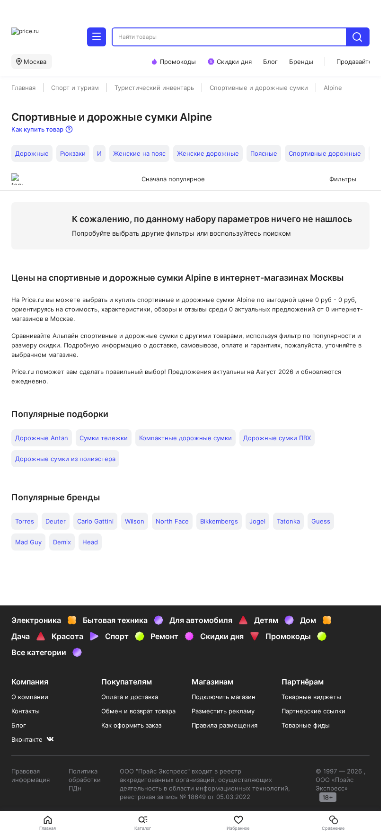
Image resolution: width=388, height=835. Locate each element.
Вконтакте (27, 739)
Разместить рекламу (223, 711)
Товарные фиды (306, 725)
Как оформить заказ (131, 725)
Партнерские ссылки (313, 711)
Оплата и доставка (129, 697)
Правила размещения (224, 725)
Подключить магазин (224, 697)
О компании (29, 697)
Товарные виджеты (311, 697)
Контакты (25, 711)
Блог (18, 725)
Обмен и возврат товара (138, 711)
